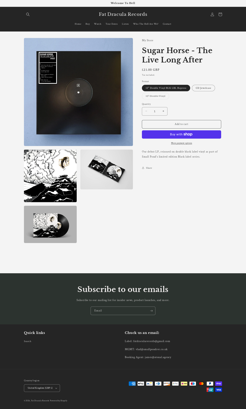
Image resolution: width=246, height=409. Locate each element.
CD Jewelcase (203, 87)
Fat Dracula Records (40, 400)
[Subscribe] (151, 311)
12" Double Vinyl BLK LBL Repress (166, 87)
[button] (28, 14)
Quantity (146, 103)
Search (27, 341)
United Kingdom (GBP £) (40, 388)
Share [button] (149, 167)
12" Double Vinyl (157, 96)
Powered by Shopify (58, 400)
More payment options (181, 142)
